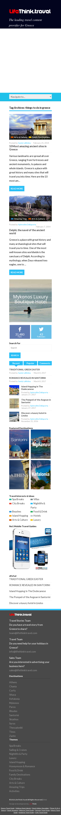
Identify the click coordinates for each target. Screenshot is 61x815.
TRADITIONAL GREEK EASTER (24, 369)
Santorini (14, 715)
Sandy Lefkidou (24, 143)
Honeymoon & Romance (22, 766)
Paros (12, 706)
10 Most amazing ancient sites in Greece (28, 148)
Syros (12, 723)
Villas (36, 499)
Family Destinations (41, 137)
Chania (13, 686)
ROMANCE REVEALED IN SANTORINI (27, 378)
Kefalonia (14, 698)
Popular (30, 363)
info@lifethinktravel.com (22, 651)
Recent (16, 363)
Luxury (37, 519)
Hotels (37, 515)
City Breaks (18, 503)
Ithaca (12, 694)
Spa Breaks (18, 499)
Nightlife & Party (18, 753)
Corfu (12, 690)
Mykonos (14, 702)
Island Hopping (20, 515)
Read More (17, 188)
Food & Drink (40, 511)
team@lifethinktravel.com (23, 633)
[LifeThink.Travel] (30, 12)
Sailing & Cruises (18, 749)
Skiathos (13, 719)
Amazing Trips (20, 219)
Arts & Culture (20, 137)
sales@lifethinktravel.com (23, 670)
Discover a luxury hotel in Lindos (26, 603)
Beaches (16, 511)
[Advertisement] (30, 60)
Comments (45, 363)
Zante (12, 735)
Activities (14, 791)
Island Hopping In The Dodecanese (32, 387)
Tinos (12, 731)
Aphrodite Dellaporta (27, 224)
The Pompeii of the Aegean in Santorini (29, 597)
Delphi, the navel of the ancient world (27, 232)
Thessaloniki (16, 727)
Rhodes (13, 711)
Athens (13, 682)
